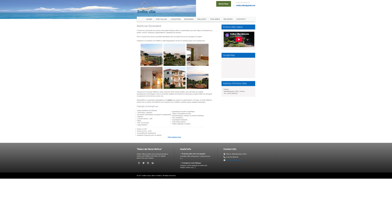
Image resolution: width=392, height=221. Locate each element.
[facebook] (139, 163)
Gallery (201, 19)
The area (215, 19)
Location (176, 19)
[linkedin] (152, 163)
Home (149, 19)
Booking (189, 19)
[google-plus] (148, 163)
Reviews (228, 19)
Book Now (223, 4)
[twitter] (143, 163)
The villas (161, 19)
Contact (241, 19)
